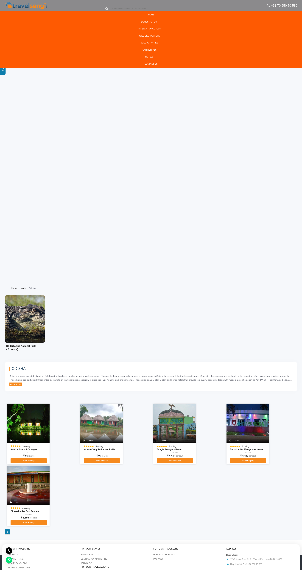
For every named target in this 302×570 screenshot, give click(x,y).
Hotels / (23, 288)
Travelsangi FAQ (17, 563)
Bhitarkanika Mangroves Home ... (247, 449)
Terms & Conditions (19, 568)
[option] (24, 324)
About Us (13, 554)
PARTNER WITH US (90, 554)
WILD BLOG (86, 563)
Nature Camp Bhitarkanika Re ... (101, 449)
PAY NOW (158, 559)
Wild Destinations (149, 36)
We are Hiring (16, 559)
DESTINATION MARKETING (94, 559)
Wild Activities (149, 43)
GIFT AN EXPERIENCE (164, 554)
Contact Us (151, 64)
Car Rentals (150, 50)
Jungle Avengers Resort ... (171, 449)
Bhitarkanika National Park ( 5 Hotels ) (21, 348)
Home (151, 15)
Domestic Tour (149, 22)
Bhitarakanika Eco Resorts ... (26, 511)
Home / (14, 288)
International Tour (149, 29)
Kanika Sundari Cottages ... (25, 449)
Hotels (149, 57)
